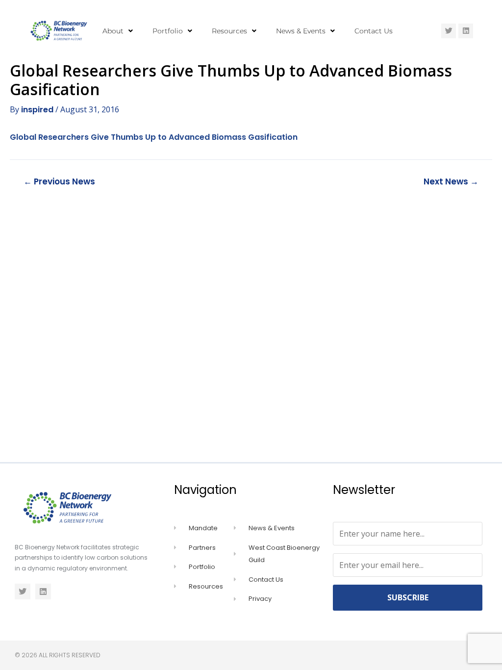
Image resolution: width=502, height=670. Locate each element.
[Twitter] (448, 31)
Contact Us (373, 30)
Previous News (59, 182)
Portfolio (167, 30)
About (113, 30)
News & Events (301, 30)
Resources (229, 30)
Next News (451, 182)
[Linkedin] (465, 31)
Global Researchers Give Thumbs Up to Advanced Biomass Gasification (154, 137)
